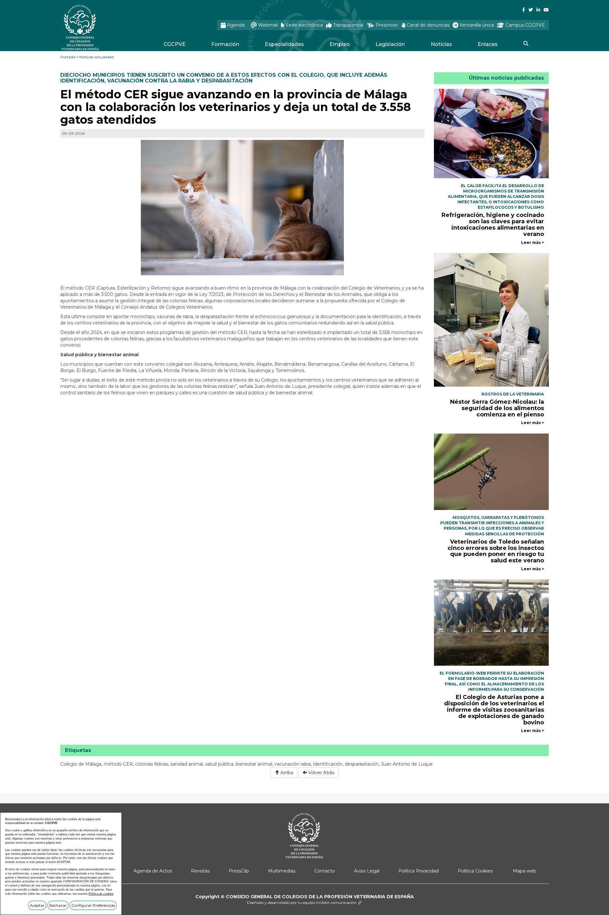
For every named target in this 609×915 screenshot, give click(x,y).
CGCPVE (175, 44)
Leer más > (532, 242)
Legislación (390, 44)
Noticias (441, 44)
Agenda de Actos (153, 871)
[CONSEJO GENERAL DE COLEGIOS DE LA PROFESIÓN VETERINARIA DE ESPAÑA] (97, 27)
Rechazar (58, 905)
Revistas (200, 871)
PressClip (239, 871)
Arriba (286, 772)
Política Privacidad (418, 871)
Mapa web (524, 871)
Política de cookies (101, 893)
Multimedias (281, 871)
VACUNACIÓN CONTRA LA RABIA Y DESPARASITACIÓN (179, 81)
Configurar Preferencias (93, 905)
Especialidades (284, 44)
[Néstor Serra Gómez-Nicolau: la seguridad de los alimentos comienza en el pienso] (491, 319)
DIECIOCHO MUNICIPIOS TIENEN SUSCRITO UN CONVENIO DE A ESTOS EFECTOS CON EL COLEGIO (192, 75)
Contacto (324, 871)
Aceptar (37, 905)
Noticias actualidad (96, 57)
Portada (67, 57)
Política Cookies (475, 871)
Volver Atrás (320, 772)
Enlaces (488, 44)
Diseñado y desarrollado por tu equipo (304, 902)
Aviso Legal (366, 871)
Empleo (340, 44)
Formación (225, 44)
